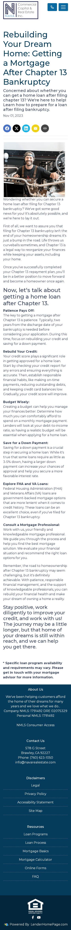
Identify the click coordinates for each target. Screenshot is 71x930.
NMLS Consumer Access (35, 725)
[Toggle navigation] (63, 7)
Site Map (35, 811)
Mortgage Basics (36, 851)
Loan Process (35, 843)
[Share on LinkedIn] (26, 128)
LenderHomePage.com (49, 924)
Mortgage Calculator (35, 859)
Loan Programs (36, 834)
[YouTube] (39, 917)
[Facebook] (33, 917)
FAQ (35, 876)
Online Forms (35, 868)
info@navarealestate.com (35, 762)
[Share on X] (17, 128)
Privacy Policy (35, 794)
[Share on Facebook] (7, 128)
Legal (35, 785)
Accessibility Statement (35, 802)
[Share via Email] (35, 128)
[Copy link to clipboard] (45, 128)
